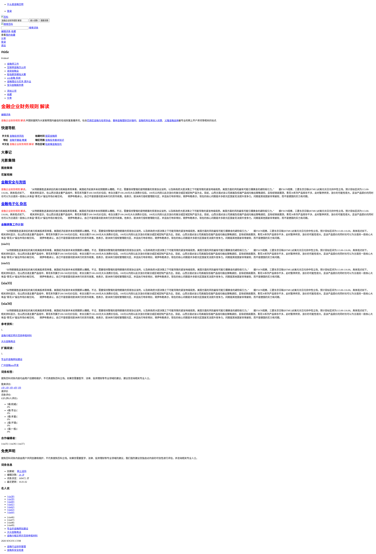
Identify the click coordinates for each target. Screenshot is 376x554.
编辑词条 (6, 31)
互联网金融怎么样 (16, 67)
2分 (7, 387)
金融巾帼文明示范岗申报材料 (16, 335)
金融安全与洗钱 (13, 182)
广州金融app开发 (10, 365)
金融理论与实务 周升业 (19, 81)
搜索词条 (33, 27)
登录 (9, 11)
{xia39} (11, 499)
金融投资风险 (17, 136)
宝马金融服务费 (15, 85)
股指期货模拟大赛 (16, 74)
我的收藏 (10, 35)
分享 (3, 38)
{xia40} (11, 501)
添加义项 (11, 91)
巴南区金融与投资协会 (98, 120)
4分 (15, 387)
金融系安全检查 (15, 550)
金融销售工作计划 (12, 224)
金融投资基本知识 (54, 140)
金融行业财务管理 (16, 546)
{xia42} (11, 507)
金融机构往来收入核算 (150, 120)
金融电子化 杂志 (14, 204)
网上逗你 (21, 471)
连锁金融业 (13, 71)
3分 (11, 387)
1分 (3, 387)
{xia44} (11, 512)
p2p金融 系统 (14, 78)
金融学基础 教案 (18, 140)
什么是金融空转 (15, 4)
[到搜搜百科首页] (7, 24)
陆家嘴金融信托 (53, 144)
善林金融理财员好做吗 (124, 120)
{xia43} (11, 509)
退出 (3, 45)
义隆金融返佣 (171, 120)
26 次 (21, 475)
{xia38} (11, 496)
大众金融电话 (8, 341)
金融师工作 (13, 64)
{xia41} (11, 504)
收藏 (13, 31)
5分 (19, 387)
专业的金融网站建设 (11, 359)
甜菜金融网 (51, 136)
